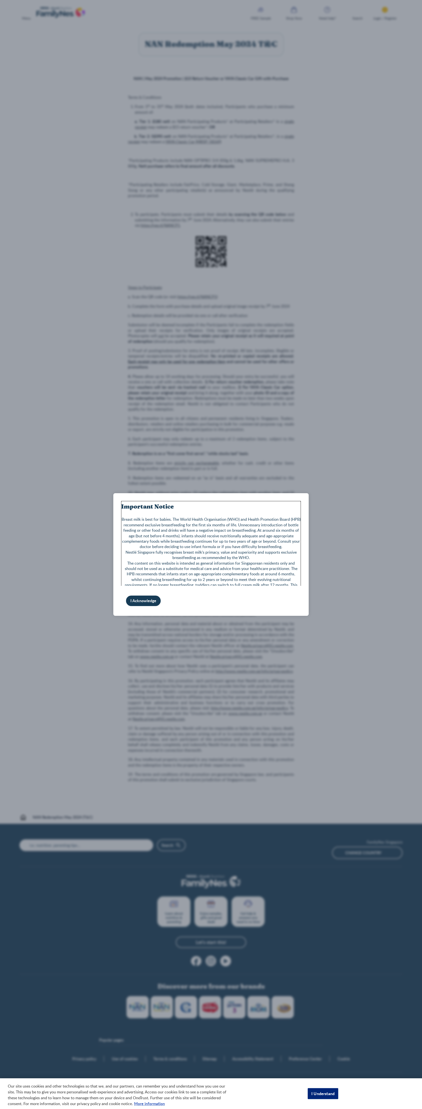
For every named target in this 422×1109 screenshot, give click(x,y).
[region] (211, 1093)
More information (149, 1103)
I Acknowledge (143, 600)
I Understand (323, 1093)
